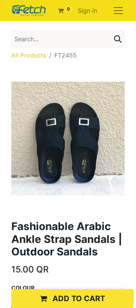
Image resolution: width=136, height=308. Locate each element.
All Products (28, 55)
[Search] (118, 39)
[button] (72, 298)
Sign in (87, 10)
